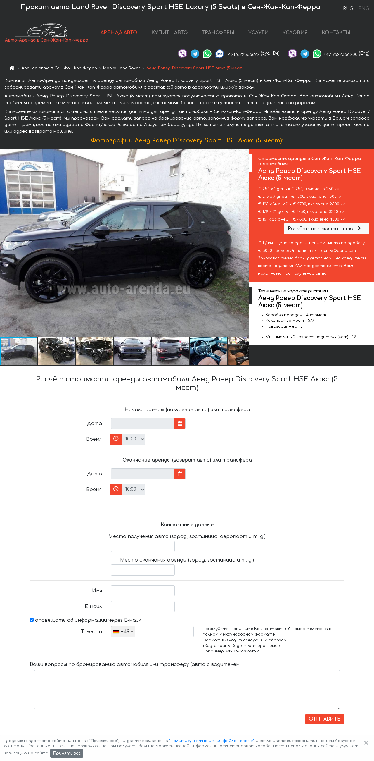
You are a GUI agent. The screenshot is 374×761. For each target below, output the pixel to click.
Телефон (91, 631)
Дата (94, 423)
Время (94, 439)
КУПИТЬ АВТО (169, 32)
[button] (57, 351)
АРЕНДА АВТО (119, 32)
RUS (348, 8)
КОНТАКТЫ (336, 32)
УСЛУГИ (258, 32)
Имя (97, 590)
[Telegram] (194, 53)
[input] (143, 423)
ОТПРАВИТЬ (325, 719)
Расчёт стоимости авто (321, 228)
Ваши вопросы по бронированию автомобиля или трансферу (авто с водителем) (135, 664)
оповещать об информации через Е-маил (87, 620)
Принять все (67, 753)
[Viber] (182, 53)
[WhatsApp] (207, 53)
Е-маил (93, 606)
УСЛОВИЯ (295, 32)
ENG (363, 8)
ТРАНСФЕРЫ (218, 32)
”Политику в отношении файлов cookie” (211, 741)
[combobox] (123, 631)
